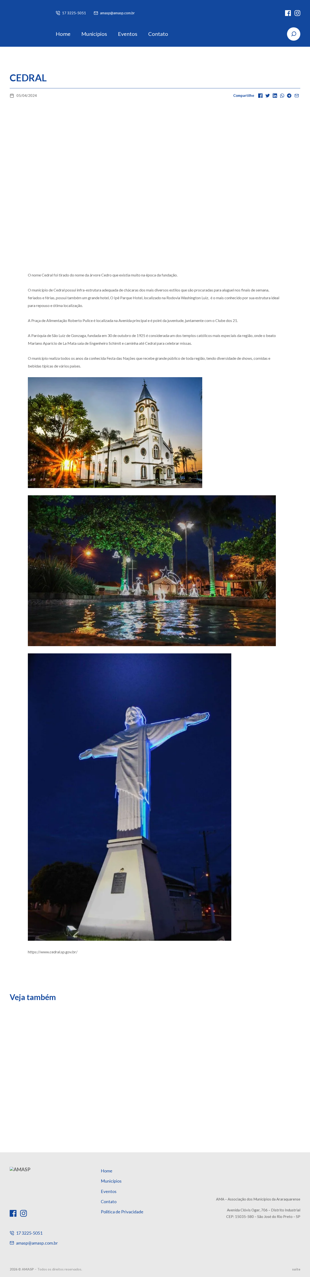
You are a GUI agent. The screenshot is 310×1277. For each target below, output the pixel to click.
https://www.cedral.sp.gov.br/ (53, 951)
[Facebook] (288, 13)
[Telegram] (289, 95)
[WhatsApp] (282, 95)
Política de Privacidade (122, 1211)
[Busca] (293, 34)
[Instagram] (297, 13)
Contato (158, 34)
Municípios (94, 34)
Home (63, 34)
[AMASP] (25, 23)
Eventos (127, 34)
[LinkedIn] (275, 95)
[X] (267, 95)
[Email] (296, 95)
